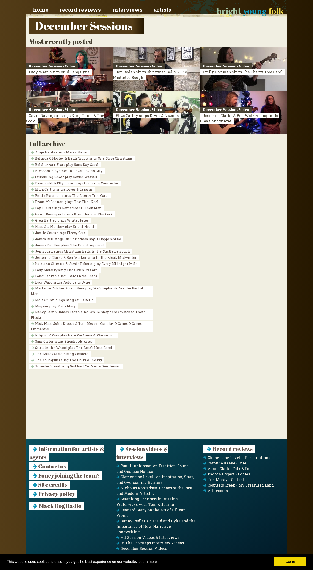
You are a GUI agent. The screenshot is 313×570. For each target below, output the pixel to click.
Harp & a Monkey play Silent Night (64, 226)
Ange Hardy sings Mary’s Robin (61, 152)
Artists (162, 9)
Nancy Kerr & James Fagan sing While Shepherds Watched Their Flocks (88, 315)
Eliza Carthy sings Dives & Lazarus (147, 115)
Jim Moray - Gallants (226, 479)
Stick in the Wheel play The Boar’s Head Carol (73, 347)
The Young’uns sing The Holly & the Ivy (68, 360)
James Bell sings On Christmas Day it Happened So (77, 239)
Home (40, 9)
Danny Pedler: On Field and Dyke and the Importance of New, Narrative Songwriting (155, 526)
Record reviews (80, 9)
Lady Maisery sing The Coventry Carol (66, 270)
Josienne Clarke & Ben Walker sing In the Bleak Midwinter (85, 257)
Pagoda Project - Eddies (228, 474)
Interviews (127, 9)
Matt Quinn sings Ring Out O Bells (63, 300)
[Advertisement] (156, 407)
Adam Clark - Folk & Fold (230, 468)
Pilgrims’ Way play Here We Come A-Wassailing (75, 335)
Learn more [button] (147, 562)
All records (217, 490)
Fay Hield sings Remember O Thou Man (68, 208)
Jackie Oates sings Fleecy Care (60, 233)
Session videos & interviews (142, 453)
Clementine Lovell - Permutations (238, 457)
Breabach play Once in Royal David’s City (68, 171)
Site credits (52, 484)
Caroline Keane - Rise (226, 463)
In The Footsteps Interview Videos (152, 542)
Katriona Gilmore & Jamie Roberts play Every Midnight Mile (85, 263)
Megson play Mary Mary (55, 306)
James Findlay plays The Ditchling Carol (69, 245)
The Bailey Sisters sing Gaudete (61, 354)
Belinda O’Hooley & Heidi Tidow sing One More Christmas (83, 158)
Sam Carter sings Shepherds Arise (63, 341)
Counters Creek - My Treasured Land (240, 485)
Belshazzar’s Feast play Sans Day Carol (66, 164)
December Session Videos (143, 548)
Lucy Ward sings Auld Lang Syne (59, 72)
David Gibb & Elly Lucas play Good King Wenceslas (76, 183)
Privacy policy (56, 494)
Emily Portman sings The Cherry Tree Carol (243, 72)
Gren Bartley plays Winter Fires (61, 220)
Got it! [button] (290, 562)
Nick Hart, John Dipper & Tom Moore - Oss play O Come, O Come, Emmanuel (86, 326)
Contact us (51, 466)
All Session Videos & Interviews (149, 537)
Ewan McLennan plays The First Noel (66, 202)
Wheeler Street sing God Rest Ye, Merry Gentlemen (77, 366)
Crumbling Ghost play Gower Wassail (65, 177)
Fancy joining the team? (68, 475)
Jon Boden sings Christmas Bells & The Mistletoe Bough (82, 251)
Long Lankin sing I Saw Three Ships (65, 276)
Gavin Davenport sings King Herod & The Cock (73, 214)
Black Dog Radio (59, 505)
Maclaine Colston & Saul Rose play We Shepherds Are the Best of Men (87, 291)
